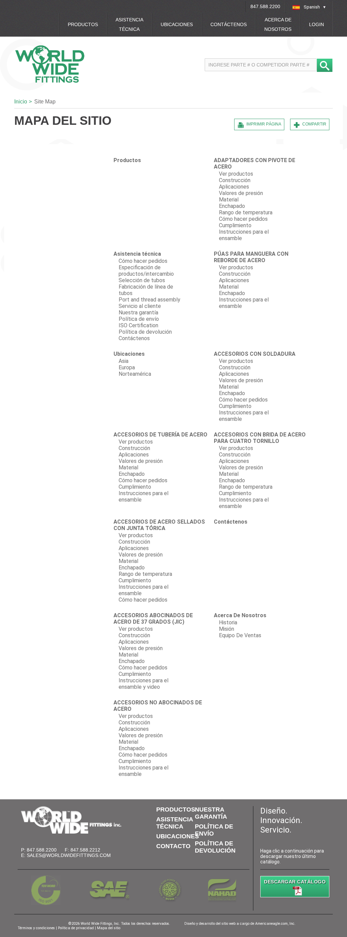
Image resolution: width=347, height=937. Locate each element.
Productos (83, 24)
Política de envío (139, 319)
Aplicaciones (234, 186)
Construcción (234, 180)
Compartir (314, 124)
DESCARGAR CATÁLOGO (295, 881)
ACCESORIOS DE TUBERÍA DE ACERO (160, 434)
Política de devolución (145, 332)
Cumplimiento (235, 225)
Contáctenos (228, 24)
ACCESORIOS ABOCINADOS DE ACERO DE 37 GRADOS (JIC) (153, 618)
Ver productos (236, 174)
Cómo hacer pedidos (243, 219)
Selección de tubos (142, 280)
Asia (123, 361)
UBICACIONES (177, 836)
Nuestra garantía (138, 312)
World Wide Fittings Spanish (82, 64)
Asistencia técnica (129, 24)
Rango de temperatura (245, 212)
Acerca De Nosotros (277, 24)
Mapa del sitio (108, 928)
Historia (228, 622)
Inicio (20, 101)
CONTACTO (173, 846)
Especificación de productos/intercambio (146, 270)
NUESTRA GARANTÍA (211, 813)
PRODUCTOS (175, 809)
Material (229, 199)
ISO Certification (138, 325)
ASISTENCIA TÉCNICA (174, 823)
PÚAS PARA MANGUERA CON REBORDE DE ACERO (251, 257)
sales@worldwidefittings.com (69, 855)
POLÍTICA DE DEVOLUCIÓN (215, 847)
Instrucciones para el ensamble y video (143, 683)
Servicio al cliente (140, 306)
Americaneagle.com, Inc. (275, 923)
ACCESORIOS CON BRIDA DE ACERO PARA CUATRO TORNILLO (260, 437)
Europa (127, 367)
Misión (226, 629)
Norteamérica (135, 374)
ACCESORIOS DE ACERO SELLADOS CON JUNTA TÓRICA (159, 525)
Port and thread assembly (149, 299)
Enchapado (232, 206)
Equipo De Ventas (240, 635)
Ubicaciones (177, 24)
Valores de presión (241, 193)
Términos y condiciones (37, 928)
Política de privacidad (76, 928)
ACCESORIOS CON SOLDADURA (254, 354)
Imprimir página (263, 124)
